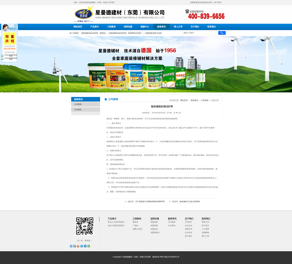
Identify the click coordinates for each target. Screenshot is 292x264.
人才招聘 (205, 229)
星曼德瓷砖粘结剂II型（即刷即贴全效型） (126, 33)
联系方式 (205, 222)
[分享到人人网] (85, 246)
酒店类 (135, 222)
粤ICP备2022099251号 (169, 257)
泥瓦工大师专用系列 (116, 222)
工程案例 (111, 27)
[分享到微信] (88, 246)
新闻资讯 (161, 27)
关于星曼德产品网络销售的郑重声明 (150, 201)
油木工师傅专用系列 (116, 225)
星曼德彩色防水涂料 (153, 33)
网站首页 (78, 27)
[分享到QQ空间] (74, 246)
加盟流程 (154, 222)
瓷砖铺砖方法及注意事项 (190, 201)
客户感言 (188, 236)
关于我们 (195, 27)
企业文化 (188, 225)
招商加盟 (128, 27)
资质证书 (188, 229)
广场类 (135, 225)
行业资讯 (78, 110)
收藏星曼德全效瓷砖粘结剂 (201, 2)
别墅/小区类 (137, 229)
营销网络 (205, 232)
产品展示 (94, 27)
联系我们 (211, 27)
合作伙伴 (188, 232)
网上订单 (178, 27)
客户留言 (218, 2)
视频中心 (145, 27)
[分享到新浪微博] (78, 246)
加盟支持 (154, 229)
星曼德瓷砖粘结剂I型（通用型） (94, 33)
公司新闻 (78, 104)
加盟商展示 (155, 232)
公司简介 (188, 222)
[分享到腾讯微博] (81, 246)
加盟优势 (154, 225)
